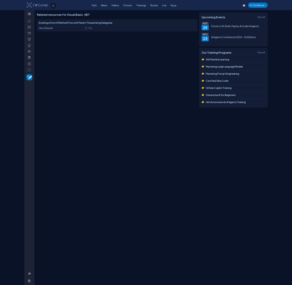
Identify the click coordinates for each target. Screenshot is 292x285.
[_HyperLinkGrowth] (28, 77)
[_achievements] (30, 45)
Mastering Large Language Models (224, 66)
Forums (127, 5)
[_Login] (30, 281)
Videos (115, 5)
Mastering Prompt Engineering (222, 73)
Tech (94, 5)
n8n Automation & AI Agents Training (226, 102)
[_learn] (30, 39)
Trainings (141, 5)
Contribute (258, 5)
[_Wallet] (30, 33)
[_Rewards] (30, 64)
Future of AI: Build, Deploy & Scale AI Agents (235, 26)
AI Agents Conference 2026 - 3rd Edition (233, 37)
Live (164, 5)
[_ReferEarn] (30, 57)
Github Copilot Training (219, 87)
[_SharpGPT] (30, 70)
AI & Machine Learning (217, 59)
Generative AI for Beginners (221, 94)
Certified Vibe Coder (217, 80)
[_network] (30, 51)
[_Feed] (30, 21)
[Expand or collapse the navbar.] (30, 14)
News (104, 5)
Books (154, 5)
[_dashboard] (30, 27)
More (173, 5)
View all (261, 16)
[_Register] (30, 274)
